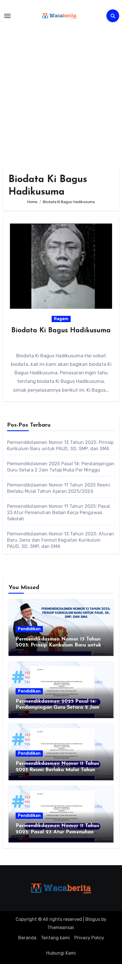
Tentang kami (55, 937)
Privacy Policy (89, 937)
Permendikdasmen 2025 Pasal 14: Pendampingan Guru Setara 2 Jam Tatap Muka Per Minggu (57, 707)
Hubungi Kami (61, 953)
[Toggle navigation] (7, 15)
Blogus (92, 919)
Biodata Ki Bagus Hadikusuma (61, 330)
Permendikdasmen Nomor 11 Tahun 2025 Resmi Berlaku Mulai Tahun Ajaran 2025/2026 (57, 770)
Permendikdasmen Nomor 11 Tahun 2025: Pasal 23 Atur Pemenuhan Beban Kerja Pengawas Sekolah (58, 512)
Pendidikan (29, 629)
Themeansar (60, 927)
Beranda (27, 937)
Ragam (61, 318)
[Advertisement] (61, 93)
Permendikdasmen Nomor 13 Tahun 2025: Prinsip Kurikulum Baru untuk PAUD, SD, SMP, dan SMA (58, 645)
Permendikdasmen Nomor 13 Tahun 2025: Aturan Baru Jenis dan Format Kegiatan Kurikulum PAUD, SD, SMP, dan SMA (60, 540)
